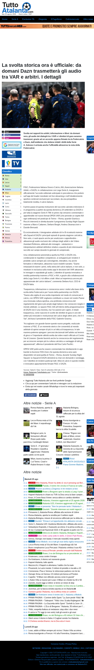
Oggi (89, 310)
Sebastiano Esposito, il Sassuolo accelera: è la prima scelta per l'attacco (59, 527)
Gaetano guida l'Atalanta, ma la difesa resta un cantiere (52, 592)
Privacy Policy (71, 644)
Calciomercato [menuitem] (72, 19)
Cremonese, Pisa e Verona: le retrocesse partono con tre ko (54, 571)
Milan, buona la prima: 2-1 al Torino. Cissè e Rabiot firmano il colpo (41, 462)
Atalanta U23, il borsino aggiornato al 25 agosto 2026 (59, 503)
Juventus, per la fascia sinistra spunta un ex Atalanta (51, 589)
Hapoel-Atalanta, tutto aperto (40, 562)
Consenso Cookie (57, 644)
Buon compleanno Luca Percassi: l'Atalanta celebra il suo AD (55, 548)
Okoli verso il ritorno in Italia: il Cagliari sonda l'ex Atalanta (53, 618)
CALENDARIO (58, 648)
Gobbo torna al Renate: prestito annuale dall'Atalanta (55, 550)
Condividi (31, 395)
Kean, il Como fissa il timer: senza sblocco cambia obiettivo (54, 498)
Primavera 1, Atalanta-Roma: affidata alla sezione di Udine (53, 512)
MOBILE (76, 648)
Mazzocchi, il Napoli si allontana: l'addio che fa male (51, 565)
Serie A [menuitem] (15, 19)
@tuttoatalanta (62, 372)
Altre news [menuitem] (88, 19)
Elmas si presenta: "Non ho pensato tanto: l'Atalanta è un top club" (60, 506)
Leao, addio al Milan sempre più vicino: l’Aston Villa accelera (54, 630)
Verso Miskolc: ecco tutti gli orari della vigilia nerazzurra (56, 542)
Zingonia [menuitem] (43, 19)
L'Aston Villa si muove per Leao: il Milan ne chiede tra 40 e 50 (55, 580)
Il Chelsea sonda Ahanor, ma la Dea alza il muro (49, 621)
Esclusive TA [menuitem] (28, 19)
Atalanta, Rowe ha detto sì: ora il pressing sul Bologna (58, 483)
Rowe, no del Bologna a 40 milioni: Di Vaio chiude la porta (61, 615)
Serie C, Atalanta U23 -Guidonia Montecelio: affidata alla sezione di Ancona (61, 524)
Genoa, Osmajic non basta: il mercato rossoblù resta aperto (54, 539)
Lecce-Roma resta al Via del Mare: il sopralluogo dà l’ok (41, 423)
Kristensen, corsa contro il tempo (42, 556)
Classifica (7, 171)
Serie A (32, 370)
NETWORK (36, 648)
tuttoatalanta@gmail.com (78, 662)
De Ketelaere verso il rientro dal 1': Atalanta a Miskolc (55, 595)
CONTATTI (68, 648)
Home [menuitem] (4, 19)
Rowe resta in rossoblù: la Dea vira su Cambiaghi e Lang (60, 586)
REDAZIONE (46, 648)
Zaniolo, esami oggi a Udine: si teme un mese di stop (51, 583)
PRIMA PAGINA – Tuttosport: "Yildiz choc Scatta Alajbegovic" (54, 601)
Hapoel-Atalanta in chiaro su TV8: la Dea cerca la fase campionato (57, 495)
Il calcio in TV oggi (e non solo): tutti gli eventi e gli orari (52, 612)
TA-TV (90, 441)
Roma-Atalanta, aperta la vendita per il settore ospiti (41, 411)
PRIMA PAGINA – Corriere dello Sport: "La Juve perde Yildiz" (54, 598)
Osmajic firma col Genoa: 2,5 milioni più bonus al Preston (53, 574)
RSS (82, 648)
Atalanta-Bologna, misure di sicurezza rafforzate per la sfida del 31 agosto (60, 518)
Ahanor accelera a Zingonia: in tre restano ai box (53, 489)
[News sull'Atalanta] (17, 7)
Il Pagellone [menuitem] (56, 19)
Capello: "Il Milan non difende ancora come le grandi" (51, 577)
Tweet (45, 395)
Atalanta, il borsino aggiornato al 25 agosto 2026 (57, 500)
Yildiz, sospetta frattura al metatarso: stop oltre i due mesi (52, 609)
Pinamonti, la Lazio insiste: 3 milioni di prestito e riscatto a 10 (54, 568)
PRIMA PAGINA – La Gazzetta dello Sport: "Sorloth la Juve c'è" (55, 603)
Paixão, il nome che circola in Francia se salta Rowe (58, 486)
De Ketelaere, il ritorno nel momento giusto (46, 559)
